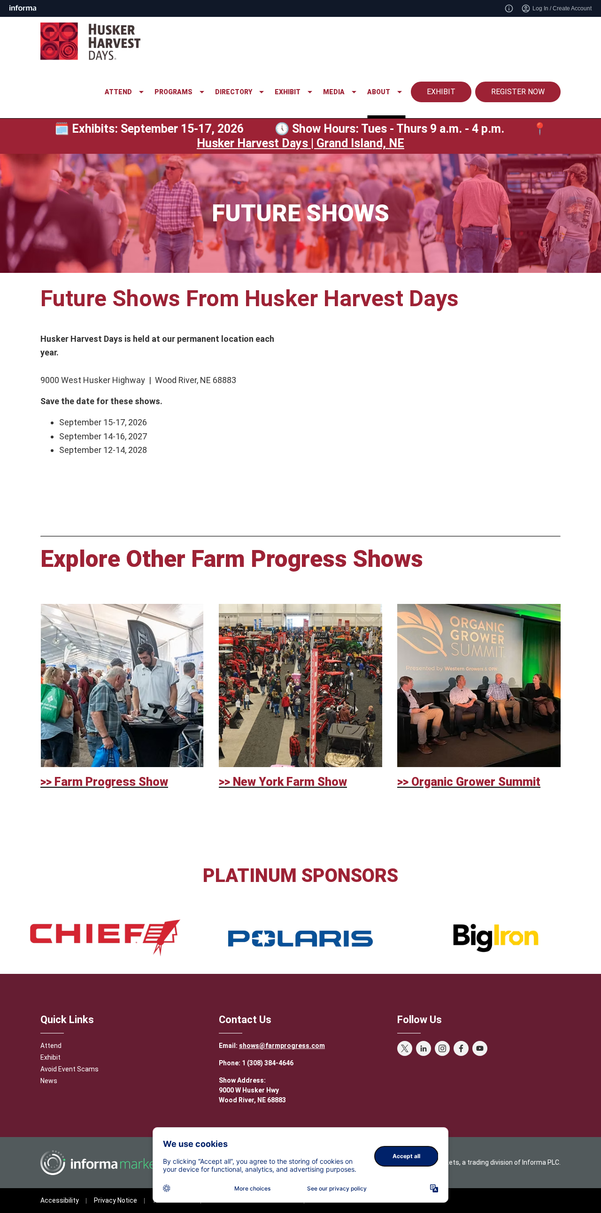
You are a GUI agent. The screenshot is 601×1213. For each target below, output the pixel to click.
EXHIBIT (441, 91)
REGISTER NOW (518, 91)
